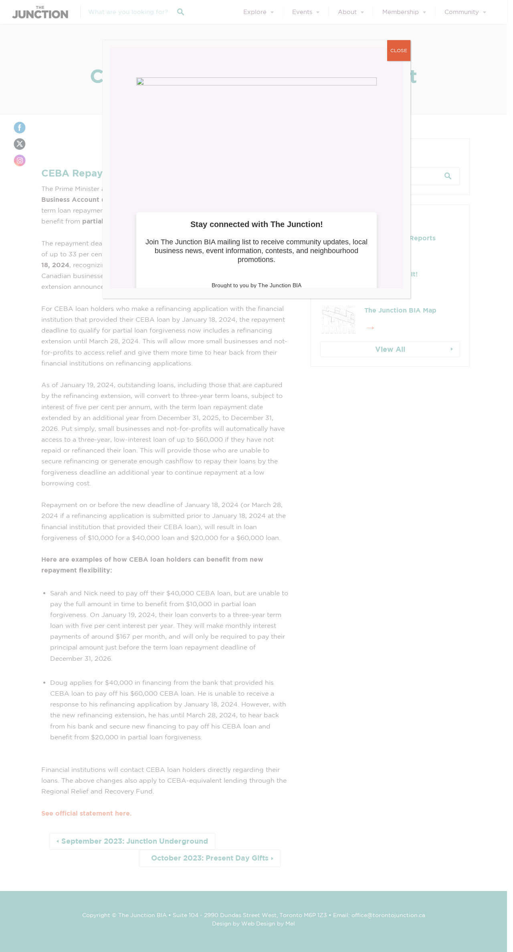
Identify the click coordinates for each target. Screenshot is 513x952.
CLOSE (398, 50)
